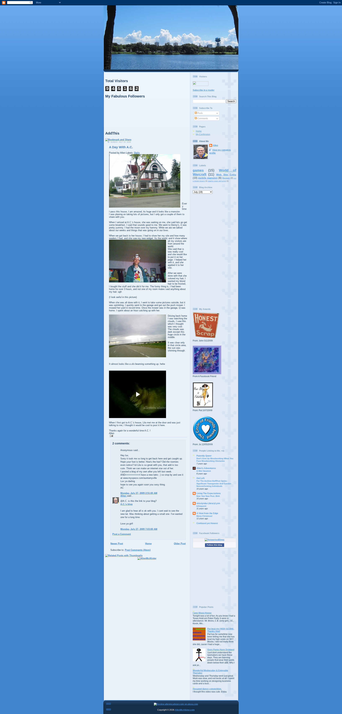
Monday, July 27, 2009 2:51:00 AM (138, 493)
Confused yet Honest (207, 523)
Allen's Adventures (206, 468)
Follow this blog (214, 545)
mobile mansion (207, 177)
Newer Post (116, 543)
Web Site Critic (226, 174)
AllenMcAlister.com (185, 710)
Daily (137, 152)
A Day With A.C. (121, 147)
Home (148, 543)
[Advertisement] (214, 250)
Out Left (200, 478)
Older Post (180, 543)
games (198, 170)
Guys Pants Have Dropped (220, 649)
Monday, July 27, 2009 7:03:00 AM (138, 529)
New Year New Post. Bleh (208, 496)
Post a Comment (121, 534)
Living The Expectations (208, 493)
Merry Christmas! (204, 516)
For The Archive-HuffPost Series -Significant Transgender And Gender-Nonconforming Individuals (214, 483)
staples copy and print (217, 181)
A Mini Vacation (203, 471)
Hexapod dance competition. (207, 689)
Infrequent (201, 506)
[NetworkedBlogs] (214, 539)
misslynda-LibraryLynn (208, 503)
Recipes (226, 178)
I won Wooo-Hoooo (202, 613)
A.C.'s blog (126, 504)
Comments (202, 118)
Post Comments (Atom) (138, 550)
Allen (123, 495)
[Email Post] (111, 436)
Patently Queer (204, 456)
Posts (200, 113)
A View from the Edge (207, 513)
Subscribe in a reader (203, 90)
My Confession (203, 134)
